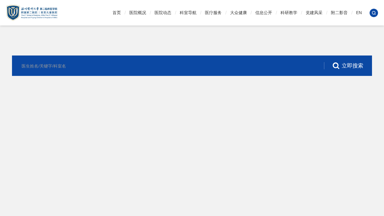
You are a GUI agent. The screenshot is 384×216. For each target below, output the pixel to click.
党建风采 (314, 12)
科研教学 (288, 12)
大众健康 (238, 12)
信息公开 (263, 12)
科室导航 (188, 12)
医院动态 (162, 12)
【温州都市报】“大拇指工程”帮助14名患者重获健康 (236, 201)
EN (359, 12)
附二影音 (339, 12)
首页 (116, 12)
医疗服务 (213, 12)
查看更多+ (260, 181)
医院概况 (137, 12)
